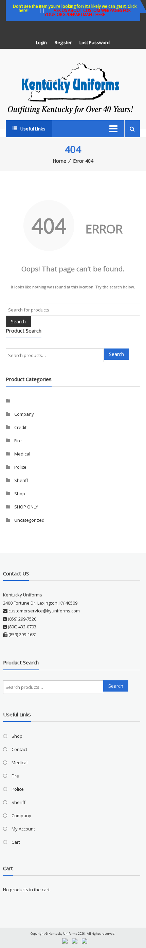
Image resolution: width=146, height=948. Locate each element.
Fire (18, 440)
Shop (19, 493)
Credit (20, 427)
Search (116, 354)
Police (20, 467)
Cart (16, 842)
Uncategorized (29, 520)
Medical (22, 454)
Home (59, 161)
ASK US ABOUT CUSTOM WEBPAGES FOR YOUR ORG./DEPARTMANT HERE (87, 12)
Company (24, 414)
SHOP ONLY (26, 507)
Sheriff (21, 480)
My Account (23, 829)
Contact (19, 749)
